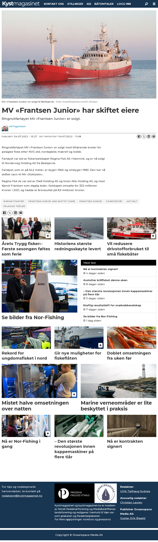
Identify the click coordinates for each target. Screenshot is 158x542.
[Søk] (146, 4)
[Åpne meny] (154, 4)
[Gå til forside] (21, 3)
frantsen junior (90, 201)
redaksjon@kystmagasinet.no (22, 495)
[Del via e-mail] (153, 136)
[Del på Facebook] (139, 136)
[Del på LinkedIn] (148, 136)
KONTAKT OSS (54, 3)
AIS (89, 3)
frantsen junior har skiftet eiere (51, 201)
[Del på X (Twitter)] (143, 136)
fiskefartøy (114, 201)
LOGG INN (124, 3)
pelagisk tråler (14, 206)
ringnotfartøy (13, 201)
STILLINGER (75, 3)
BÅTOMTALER (104, 3)
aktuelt (132, 201)
